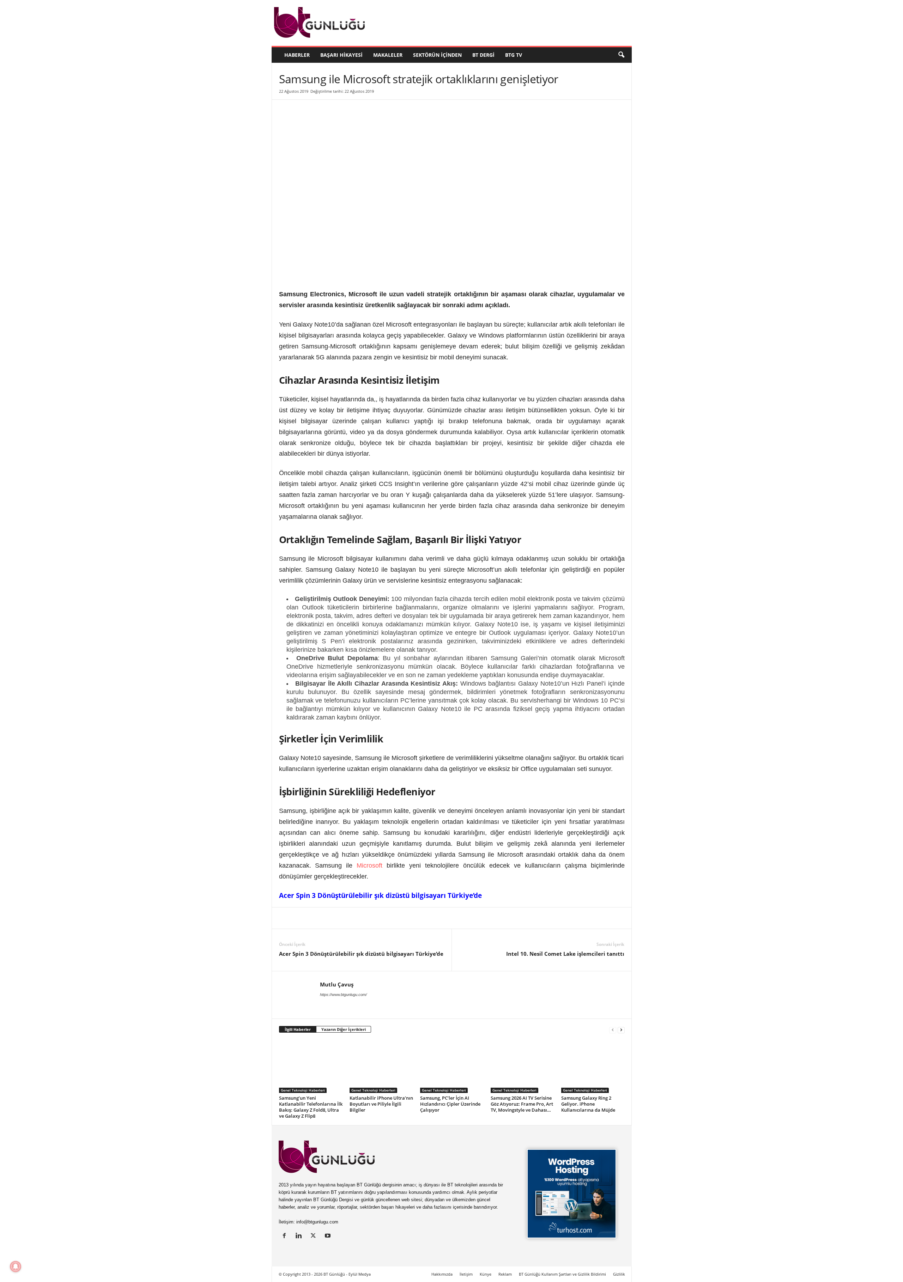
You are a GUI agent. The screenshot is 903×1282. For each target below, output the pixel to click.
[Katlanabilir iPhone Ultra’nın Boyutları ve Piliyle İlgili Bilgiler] (381, 1066)
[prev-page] (612, 1029)
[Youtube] (328, 1236)
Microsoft (369, 865)
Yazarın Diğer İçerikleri (343, 1029)
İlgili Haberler (298, 1029)
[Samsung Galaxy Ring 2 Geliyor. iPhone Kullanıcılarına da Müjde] (593, 1066)
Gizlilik (619, 1274)
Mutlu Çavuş (336, 984)
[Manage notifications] (15, 1266)
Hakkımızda (442, 1274)
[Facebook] (318, 918)
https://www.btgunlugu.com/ (343, 994)
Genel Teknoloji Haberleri (303, 1090)
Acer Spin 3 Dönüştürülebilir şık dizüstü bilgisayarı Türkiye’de (380, 895)
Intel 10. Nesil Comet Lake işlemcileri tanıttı (565, 953)
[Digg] (351, 918)
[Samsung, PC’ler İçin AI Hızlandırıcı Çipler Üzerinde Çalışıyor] (452, 1066)
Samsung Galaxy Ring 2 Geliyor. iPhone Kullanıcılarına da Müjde (588, 1104)
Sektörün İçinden (437, 54)
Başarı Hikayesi (341, 54)
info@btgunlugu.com (317, 1222)
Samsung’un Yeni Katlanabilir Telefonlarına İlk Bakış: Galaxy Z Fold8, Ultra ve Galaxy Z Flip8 (311, 1107)
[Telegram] (383, 918)
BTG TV (513, 54)
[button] (621, 55)
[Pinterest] (335, 918)
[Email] (400, 918)
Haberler (297, 54)
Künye (485, 1274)
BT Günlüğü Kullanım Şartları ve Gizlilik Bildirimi (562, 1274)
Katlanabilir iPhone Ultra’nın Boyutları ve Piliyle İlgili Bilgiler (381, 1104)
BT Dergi (483, 54)
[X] (302, 918)
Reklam (505, 1274)
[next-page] (621, 1029)
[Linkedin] (286, 918)
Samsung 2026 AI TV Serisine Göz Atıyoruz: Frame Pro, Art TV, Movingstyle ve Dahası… (522, 1104)
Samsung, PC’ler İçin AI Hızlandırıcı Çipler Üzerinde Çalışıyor (450, 1104)
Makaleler (387, 54)
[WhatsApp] (367, 918)
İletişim (466, 1274)
